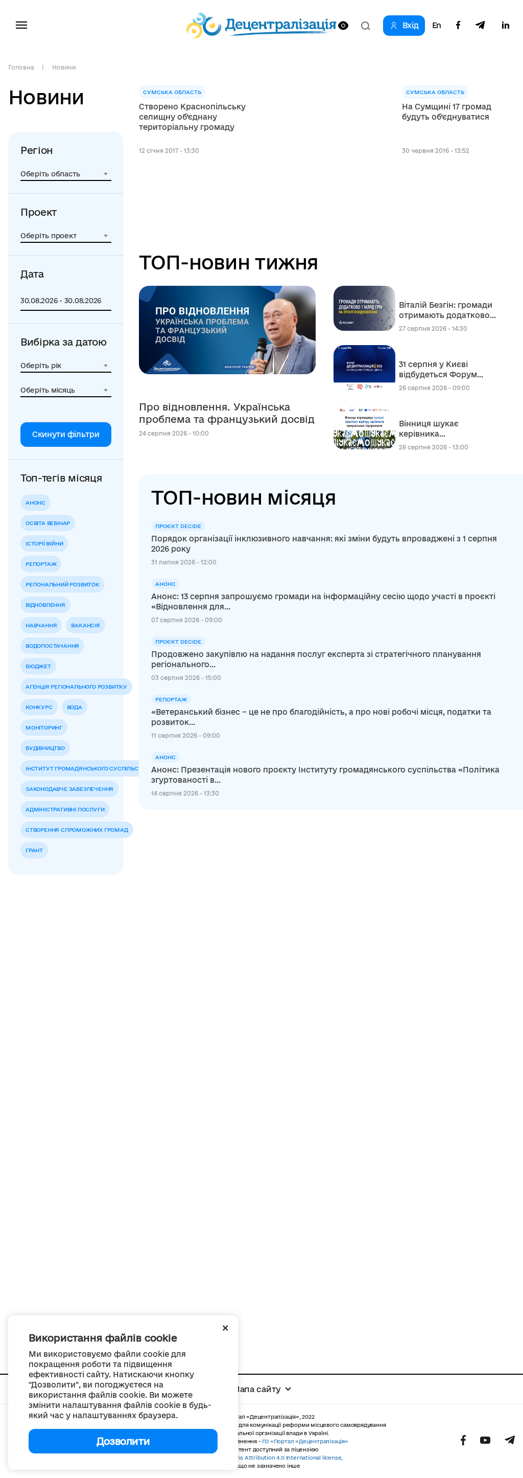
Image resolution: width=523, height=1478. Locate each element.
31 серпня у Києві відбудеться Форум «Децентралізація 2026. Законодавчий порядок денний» (446, 370)
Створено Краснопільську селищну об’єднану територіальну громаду (192, 116)
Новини (64, 67)
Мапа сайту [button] (256, 1389)
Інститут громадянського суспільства (87, 768)
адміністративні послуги (65, 809)
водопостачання (52, 646)
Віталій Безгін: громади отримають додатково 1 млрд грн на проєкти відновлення (447, 311)
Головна (21, 67)
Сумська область (172, 92)
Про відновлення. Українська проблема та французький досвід (227, 413)
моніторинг (44, 727)
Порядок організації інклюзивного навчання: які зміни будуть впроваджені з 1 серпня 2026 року (324, 543)
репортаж (41, 564)
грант (34, 850)
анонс (35, 502)
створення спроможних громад (77, 830)
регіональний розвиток (63, 584)
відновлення (45, 605)
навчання (41, 625)
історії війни (44, 543)
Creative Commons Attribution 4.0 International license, (266, 1457)
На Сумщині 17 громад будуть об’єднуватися (446, 111)
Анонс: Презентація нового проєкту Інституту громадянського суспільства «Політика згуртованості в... (325, 774)
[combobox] (65, 174)
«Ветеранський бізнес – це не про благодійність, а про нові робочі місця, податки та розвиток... (321, 717)
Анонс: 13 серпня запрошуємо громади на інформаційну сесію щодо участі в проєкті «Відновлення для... (323, 601)
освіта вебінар (48, 523)
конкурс (39, 707)
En (436, 25)
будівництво (45, 748)
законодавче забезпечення (69, 789)
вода (74, 707)
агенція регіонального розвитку (76, 687)
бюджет (38, 666)
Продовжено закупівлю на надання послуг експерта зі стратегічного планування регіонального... (316, 659)
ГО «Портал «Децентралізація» (305, 1441)
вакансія (85, 625)
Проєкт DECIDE (178, 526)
